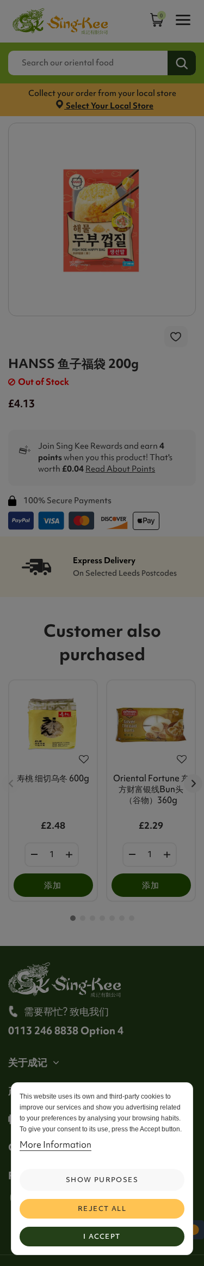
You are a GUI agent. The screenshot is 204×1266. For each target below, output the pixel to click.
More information (55, 1144)
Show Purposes (102, 1179)
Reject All (102, 1208)
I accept (101, 1236)
